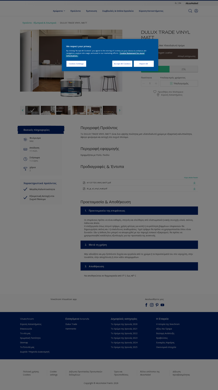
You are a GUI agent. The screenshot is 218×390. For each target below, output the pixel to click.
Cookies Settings (76, 64)
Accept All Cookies (122, 64)
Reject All (144, 64)
